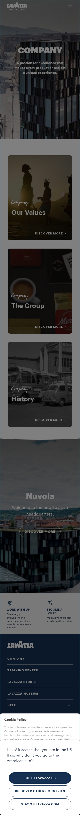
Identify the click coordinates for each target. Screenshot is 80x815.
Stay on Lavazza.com (40, 804)
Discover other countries (40, 791)
